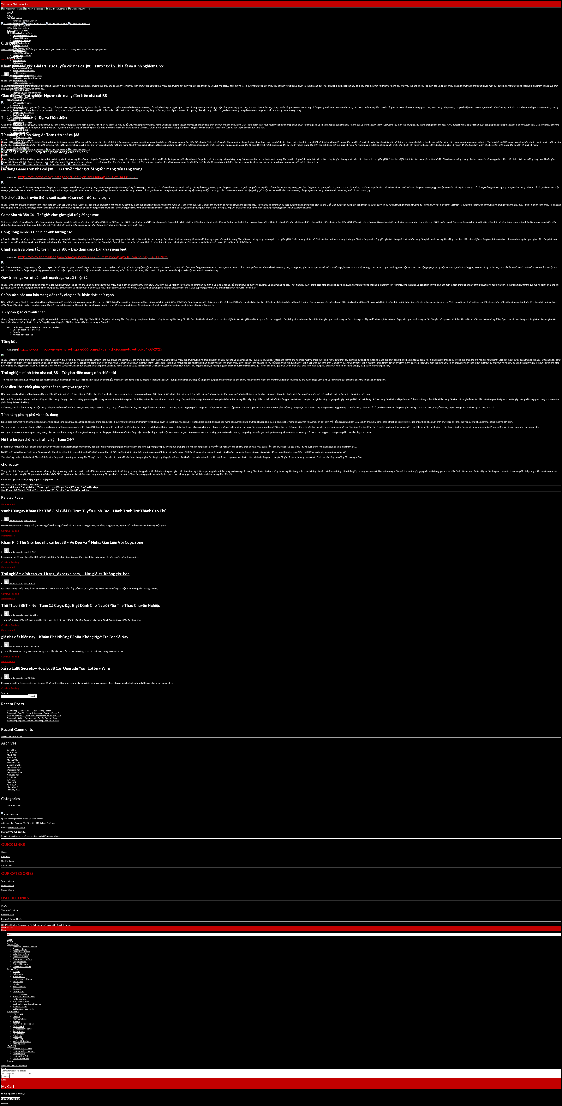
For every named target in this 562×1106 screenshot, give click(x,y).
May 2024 (11, 782)
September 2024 (14, 772)
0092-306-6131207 (17, 832)
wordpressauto (16, 75)
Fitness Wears (7, 885)
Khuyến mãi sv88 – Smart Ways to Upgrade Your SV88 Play (34, 715)
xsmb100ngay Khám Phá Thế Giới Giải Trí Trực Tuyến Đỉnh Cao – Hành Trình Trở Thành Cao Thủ (84, 511)
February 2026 (13, 762)
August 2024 (13, 774)
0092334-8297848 (16, 827)
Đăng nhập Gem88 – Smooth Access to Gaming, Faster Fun (34, 713)
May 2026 (11, 755)
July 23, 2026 (29, 678)
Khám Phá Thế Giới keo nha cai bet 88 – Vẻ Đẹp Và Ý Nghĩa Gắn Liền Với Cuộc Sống (72, 542)
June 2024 (12, 779)
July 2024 (11, 777)
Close (3, 930)
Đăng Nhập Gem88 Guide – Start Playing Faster (29, 710)
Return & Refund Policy (12, 919)
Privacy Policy (7, 914)
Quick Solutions (64, 925)
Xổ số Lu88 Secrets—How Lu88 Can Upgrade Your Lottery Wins (55, 668)
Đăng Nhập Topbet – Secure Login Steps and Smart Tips (33, 720)
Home (4, 49)
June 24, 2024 (30, 552)
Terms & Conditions (10, 910)
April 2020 (11, 784)
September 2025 (14, 767)
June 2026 (12, 752)
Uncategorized (13, 49)
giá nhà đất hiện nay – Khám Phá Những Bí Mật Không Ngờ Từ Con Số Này (64, 636)
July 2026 (11, 750)
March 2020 (12, 787)
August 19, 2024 (31, 646)
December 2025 (14, 765)
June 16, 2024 (30, 520)
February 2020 (13, 789)
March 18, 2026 (31, 615)
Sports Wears (7, 881)
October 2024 (13, 769)
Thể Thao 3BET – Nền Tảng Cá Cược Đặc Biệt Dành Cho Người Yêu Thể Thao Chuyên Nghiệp (80, 605)
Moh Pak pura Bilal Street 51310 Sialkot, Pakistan (32, 823)
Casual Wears (7, 890)
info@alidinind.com (16, 836)
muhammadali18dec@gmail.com (45, 836)
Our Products (7, 861)
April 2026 (11, 757)
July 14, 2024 (29, 583)
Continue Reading (10, 530)
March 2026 (12, 760)
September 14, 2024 (33, 75)
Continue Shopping (10, 1098)
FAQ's (4, 906)
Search (4, 693)
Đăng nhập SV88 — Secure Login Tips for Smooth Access (33, 718)
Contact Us (6, 865)
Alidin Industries (37, 925)
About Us (5, 856)
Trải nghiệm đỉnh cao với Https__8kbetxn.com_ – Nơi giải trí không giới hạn (65, 573)
